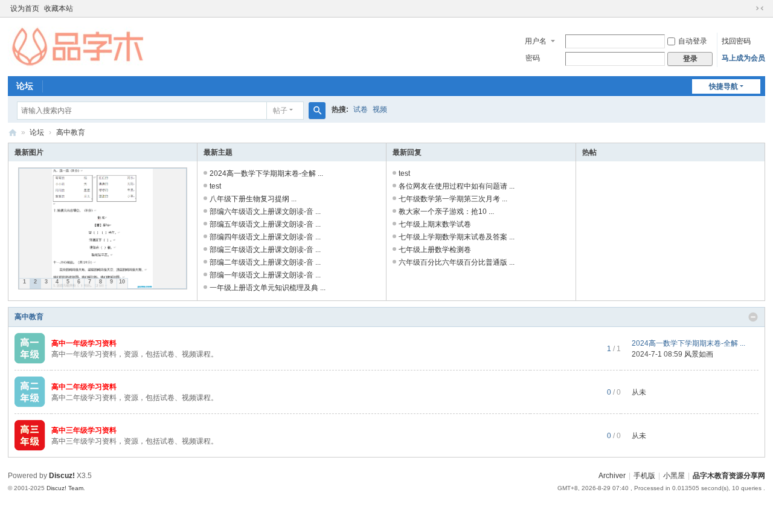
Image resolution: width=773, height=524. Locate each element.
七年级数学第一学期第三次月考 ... (453, 199)
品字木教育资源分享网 (13, 132)
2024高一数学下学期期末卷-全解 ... (266, 173)
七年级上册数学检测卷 (435, 249)
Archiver (612, 475)
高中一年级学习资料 (84, 343)
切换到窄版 (759, 8)
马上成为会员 (743, 58)
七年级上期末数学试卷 (435, 224)
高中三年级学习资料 (84, 430)
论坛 (24, 86)
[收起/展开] (753, 317)
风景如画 (698, 354)
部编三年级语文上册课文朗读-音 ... (265, 249)
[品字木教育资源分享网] (78, 47)
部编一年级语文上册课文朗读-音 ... (265, 275)
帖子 (280, 110)
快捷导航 (723, 86)
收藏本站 (58, 8)
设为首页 (24, 8)
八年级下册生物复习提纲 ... (253, 199)
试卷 (360, 109)
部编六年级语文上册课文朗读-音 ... (265, 211)
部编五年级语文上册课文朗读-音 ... (265, 224)
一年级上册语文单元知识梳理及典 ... (268, 287)
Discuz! (62, 475)
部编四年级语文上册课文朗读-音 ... (265, 237)
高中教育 (28, 316)
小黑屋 (674, 475)
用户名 (536, 41)
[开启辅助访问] (748, 8)
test (215, 186)
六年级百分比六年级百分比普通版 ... (457, 262)
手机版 (644, 475)
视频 (380, 109)
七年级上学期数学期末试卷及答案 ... (457, 237)
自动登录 (692, 41)
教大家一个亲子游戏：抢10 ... (446, 211)
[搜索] (317, 110)
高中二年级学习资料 (84, 387)
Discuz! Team (65, 488)
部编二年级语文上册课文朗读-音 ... (265, 262)
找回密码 (736, 41)
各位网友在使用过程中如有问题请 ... (457, 186)
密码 (532, 58)
